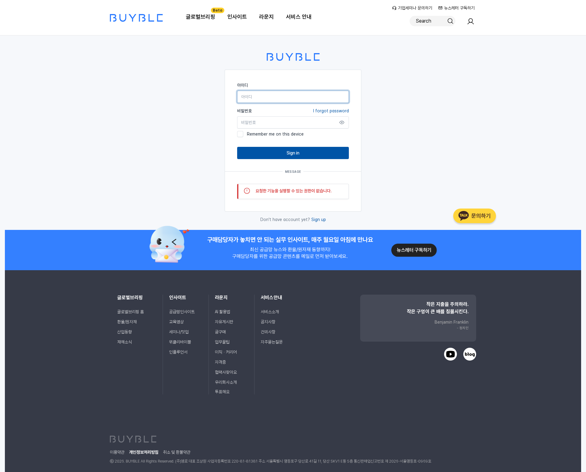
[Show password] (342, 122)
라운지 (266, 16)
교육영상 (176, 321)
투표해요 (222, 391)
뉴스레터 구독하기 (459, 7)
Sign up (318, 219)
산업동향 (124, 331)
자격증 (220, 362)
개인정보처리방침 (143, 452)
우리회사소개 (226, 382)
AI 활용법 (222, 311)
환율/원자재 (127, 321)
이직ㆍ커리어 (226, 352)
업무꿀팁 (222, 341)
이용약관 (117, 452)
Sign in (293, 153)
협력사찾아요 (226, 372)
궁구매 (220, 331)
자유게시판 (224, 321)
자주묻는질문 (272, 341)
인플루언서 (178, 352)
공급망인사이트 (182, 311)
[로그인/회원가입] (470, 23)
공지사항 (268, 321)
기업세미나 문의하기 (415, 7)
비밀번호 (293, 110)
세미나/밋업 (179, 331)
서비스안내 (271, 297)
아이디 (242, 85)
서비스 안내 (299, 16)
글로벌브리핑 (203, 14)
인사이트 (237, 16)
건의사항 (268, 331)
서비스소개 (270, 311)
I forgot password (331, 110)
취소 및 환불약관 (176, 452)
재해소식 (124, 341)
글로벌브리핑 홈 (130, 311)
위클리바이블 (180, 341)
